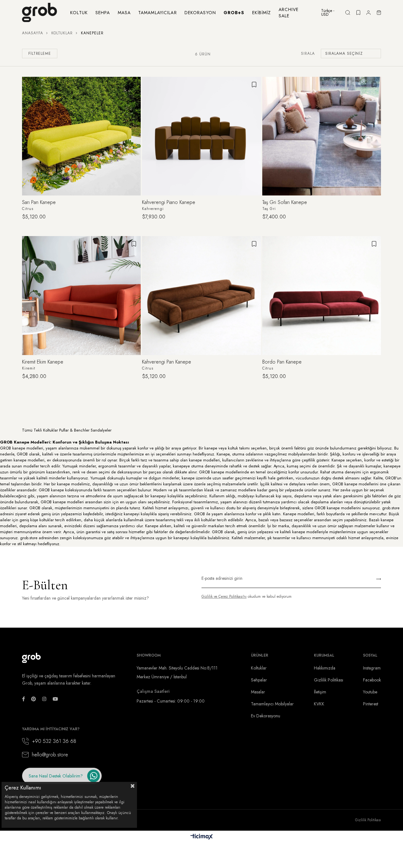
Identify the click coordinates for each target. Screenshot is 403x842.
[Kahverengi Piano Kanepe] (201, 136)
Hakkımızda (324, 668)
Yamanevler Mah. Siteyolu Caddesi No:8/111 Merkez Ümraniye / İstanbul (177, 672)
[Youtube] (55, 699)
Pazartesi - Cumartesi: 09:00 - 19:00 (171, 701)
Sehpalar (259, 680)
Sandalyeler (101, 430)
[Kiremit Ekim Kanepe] (81, 295)
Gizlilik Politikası (328, 680)
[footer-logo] (31, 658)
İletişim (320, 692)
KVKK (319, 704)
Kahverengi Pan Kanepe (166, 361)
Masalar (258, 692)
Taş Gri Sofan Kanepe (284, 202)
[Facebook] (23, 699)
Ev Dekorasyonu (265, 716)
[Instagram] (44, 699)
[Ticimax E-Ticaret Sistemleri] (201, 837)
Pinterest (370, 704)
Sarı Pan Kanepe (39, 202)
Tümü (27, 430)
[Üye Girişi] (368, 12)
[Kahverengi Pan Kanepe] (201, 295)
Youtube (370, 692)
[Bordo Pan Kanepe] (321, 295)
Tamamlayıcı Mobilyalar (272, 704)
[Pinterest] (33, 699)
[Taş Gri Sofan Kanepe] (321, 136)
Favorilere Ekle (134, 84)
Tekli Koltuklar (46, 430)
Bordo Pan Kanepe (282, 361)
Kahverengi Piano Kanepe (168, 202)
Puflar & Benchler (74, 430)
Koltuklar (259, 668)
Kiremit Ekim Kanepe (42, 361)
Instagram (372, 668)
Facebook (372, 680)
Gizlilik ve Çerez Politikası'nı (224, 596)
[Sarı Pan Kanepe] (81, 136)
